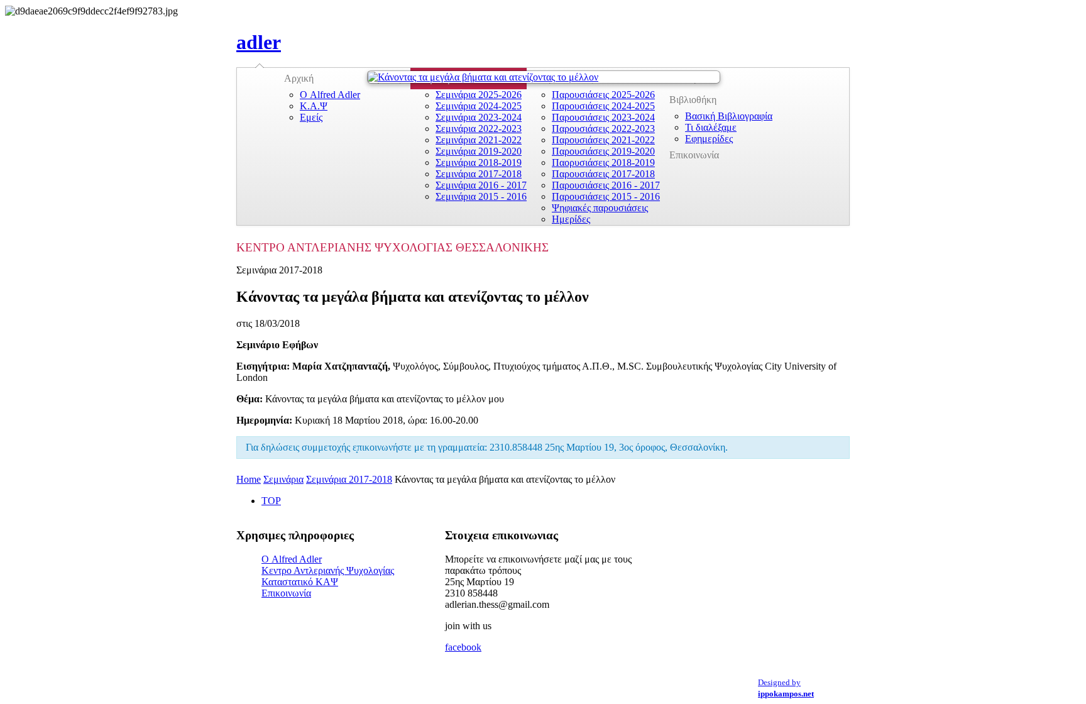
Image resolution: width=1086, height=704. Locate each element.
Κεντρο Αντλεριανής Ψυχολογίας (327, 570)
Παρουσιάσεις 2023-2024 (603, 117)
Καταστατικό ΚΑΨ (299, 581)
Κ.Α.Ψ (313, 106)
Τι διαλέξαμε (711, 127)
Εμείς (311, 117)
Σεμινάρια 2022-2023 (479, 128)
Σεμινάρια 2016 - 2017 (481, 185)
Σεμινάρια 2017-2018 (479, 173)
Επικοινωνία (694, 155)
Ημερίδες (571, 219)
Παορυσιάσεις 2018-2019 (603, 162)
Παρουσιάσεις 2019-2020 (603, 151)
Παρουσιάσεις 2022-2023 (603, 128)
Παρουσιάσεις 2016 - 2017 (606, 185)
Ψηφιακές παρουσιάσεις (600, 207)
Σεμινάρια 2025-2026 (479, 94)
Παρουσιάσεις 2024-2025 (603, 106)
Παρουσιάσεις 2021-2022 (603, 140)
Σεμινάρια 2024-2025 (479, 106)
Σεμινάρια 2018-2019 (479, 162)
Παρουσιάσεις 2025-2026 (603, 94)
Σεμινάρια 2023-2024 (479, 117)
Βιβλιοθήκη (692, 99)
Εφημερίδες (709, 138)
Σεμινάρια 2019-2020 (479, 151)
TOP (271, 500)
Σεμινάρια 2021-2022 (479, 140)
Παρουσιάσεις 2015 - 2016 (606, 196)
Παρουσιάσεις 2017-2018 (603, 173)
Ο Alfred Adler (330, 94)
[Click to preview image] (543, 77)
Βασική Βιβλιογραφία (728, 116)
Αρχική (299, 78)
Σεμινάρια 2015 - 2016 (481, 196)
